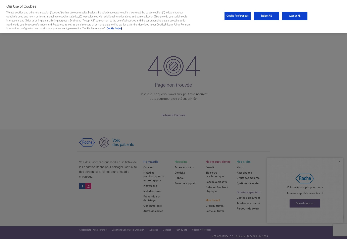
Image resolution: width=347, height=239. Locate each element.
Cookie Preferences (237, 16)
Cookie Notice (114, 28)
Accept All (294, 16)
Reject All (266, 16)
